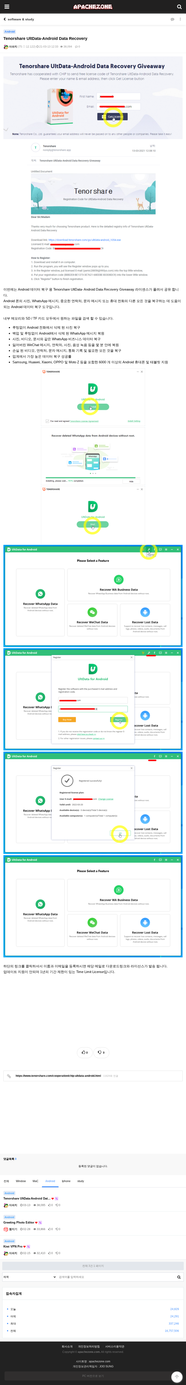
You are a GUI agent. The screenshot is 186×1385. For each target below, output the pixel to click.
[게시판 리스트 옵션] (180, 19)
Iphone (66, 1181)
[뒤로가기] (4, 19)
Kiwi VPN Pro (13, 1246)
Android (50, 1181)
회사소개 (67, 1346)
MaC (36, 1181)
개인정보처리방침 (89, 1346)
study (80, 1181)
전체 (6, 1181)
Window (21, 1181)
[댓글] (172, 19)
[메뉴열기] (6, 6)
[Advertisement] (93, 1011)
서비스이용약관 (114, 1346)
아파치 (12, 46)
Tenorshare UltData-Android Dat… (27, 1198)
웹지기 (12, 1229)
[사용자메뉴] (179, 6)
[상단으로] (177, 1377)
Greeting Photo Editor (19, 1222)
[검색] (179, 1277)
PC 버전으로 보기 (93, 1376)
